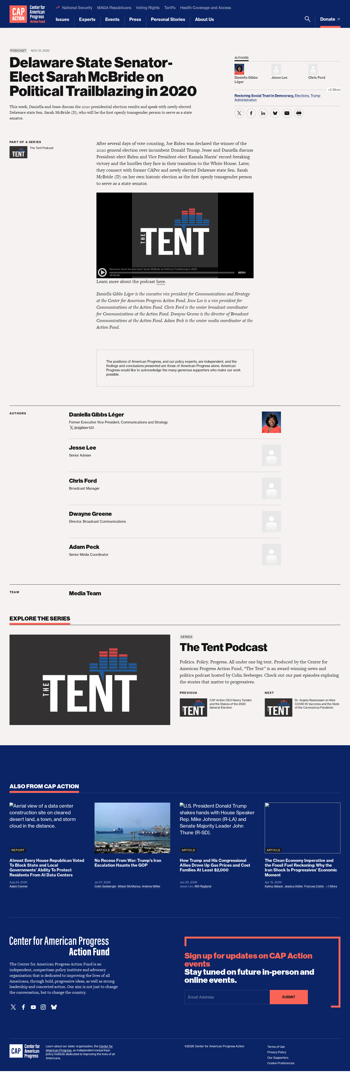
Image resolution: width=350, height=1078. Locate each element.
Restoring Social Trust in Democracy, (265, 96)
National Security (77, 7)
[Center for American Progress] (18, 14)
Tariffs (169, 7)
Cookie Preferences (280, 1063)
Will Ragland (203, 886)
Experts (87, 19)
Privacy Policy (276, 1052)
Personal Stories (168, 19)
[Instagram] (43, 1007)
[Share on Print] (299, 113)
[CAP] (25, 1051)
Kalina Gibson (274, 886)
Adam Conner (19, 886)
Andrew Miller (151, 886)
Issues (62, 19)
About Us (204, 19)
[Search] (307, 22)
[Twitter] (13, 1007)
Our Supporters (277, 1057)
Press (135, 19)
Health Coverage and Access (205, 7)
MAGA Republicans (114, 7)
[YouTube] (33, 1007)
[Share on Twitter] (239, 113)
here (160, 281)
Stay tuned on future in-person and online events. (249, 968)
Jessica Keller (294, 886)
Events (112, 19)
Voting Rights (148, 7)
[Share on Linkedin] (263, 113)
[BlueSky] (54, 1007)
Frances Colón (314, 886)
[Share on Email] (287, 113)
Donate (328, 19)
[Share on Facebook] (251, 113)
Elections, (302, 96)
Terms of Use (276, 1046)
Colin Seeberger (105, 886)
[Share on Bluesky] (275, 113)
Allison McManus (129, 886)
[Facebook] (23, 1007)
